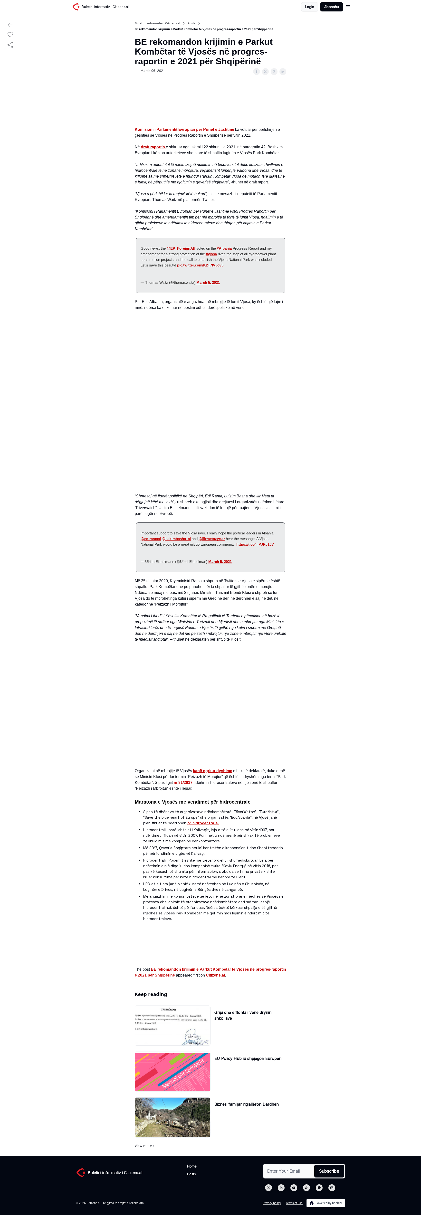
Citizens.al (215, 975)
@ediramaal (151, 539)
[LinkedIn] (281, 1187)
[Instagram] (331, 1187)
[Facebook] (319, 1187)
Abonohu (331, 7)
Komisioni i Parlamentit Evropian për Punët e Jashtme (184, 129)
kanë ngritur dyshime (212, 771)
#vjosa (211, 254)
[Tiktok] (306, 1187)
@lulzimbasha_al (176, 539)
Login (309, 7)
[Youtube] (293, 1187)
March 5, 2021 (208, 282)
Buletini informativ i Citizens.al (157, 23)
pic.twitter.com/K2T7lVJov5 (200, 265)
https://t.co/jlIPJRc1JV (255, 544)
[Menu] (348, 6)
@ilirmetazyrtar (212, 539)
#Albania (224, 248)
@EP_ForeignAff (181, 248)
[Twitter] (268, 1187)
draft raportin (153, 147)
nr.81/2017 (182, 782)
